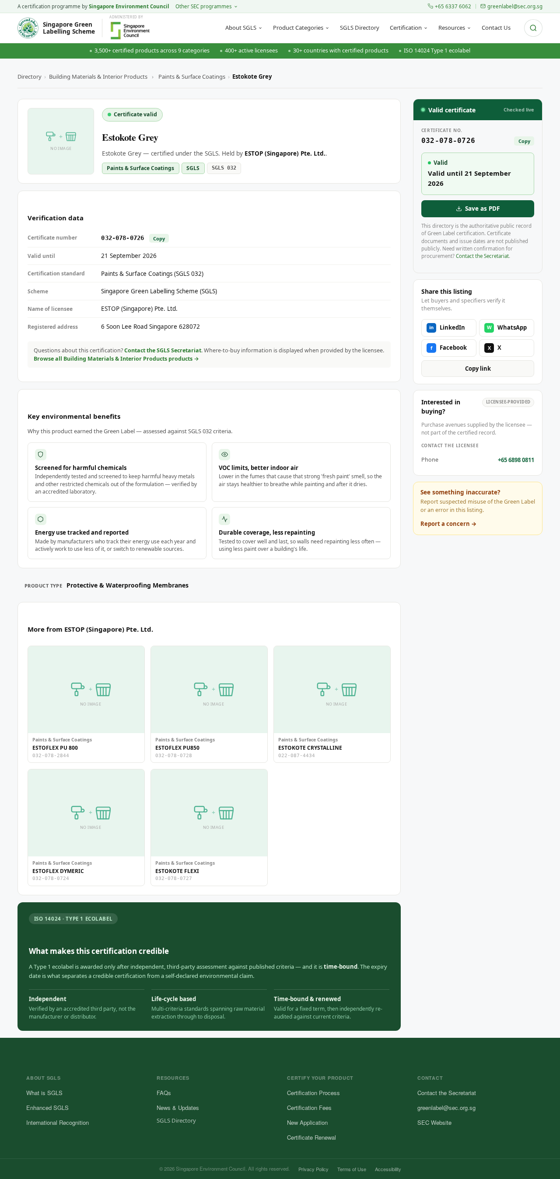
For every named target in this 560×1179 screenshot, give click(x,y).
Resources (451, 27)
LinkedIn (447, 327)
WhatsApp (507, 327)
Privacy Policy (313, 1168)
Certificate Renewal (311, 1137)
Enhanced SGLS (47, 1107)
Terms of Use (351, 1168)
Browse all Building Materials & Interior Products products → (116, 358)
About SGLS (240, 27)
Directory (30, 76)
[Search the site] (533, 28)
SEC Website (434, 1122)
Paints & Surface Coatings (191, 76)
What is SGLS (44, 1093)
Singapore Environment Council (129, 6)
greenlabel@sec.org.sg (514, 6)
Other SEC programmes (203, 6)
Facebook (448, 347)
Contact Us (496, 27)
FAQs (164, 1093)
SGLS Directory (359, 27)
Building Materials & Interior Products (98, 76)
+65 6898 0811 (516, 460)
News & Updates (178, 1107)
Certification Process (313, 1093)
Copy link (478, 368)
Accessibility (388, 1168)
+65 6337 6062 (453, 6)
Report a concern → (448, 524)
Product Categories (298, 27)
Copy (159, 238)
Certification (406, 27)
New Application (307, 1122)
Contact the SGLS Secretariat (162, 350)
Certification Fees (309, 1107)
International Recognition (57, 1122)
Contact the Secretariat (482, 256)
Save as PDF (482, 208)
